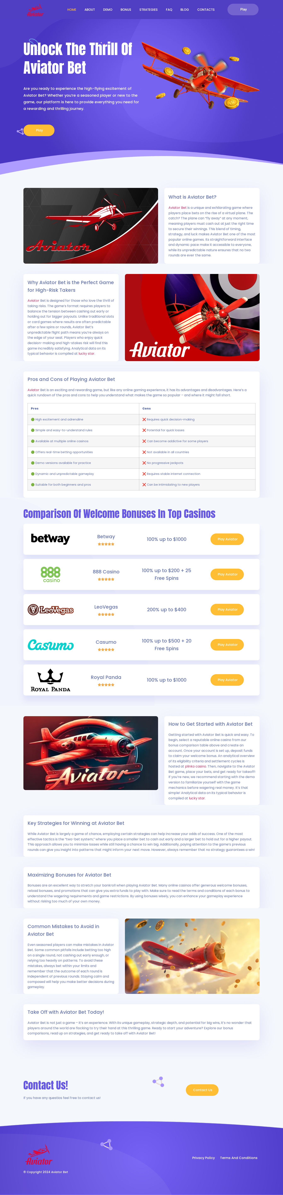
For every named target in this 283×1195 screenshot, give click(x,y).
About (90, 10)
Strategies (148, 10)
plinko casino (195, 766)
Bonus (126, 10)
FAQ (169, 10)
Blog (184, 10)
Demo (107, 10)
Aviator (33, 300)
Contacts (206, 10)
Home (71, 10)
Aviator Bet (177, 207)
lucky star (86, 353)
